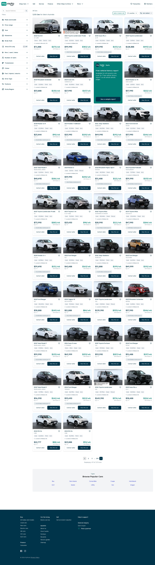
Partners (43, 534)
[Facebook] (21, 551)
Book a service (45, 520)
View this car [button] (53, 56)
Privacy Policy (35, 557)
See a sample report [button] (108, 99)
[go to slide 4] (48, 32)
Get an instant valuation (63, 520)
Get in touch (82, 525)
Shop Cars (22, 4)
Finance (50, 4)
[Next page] (101, 458)
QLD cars (23, 537)
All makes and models (27, 520)
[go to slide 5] (49, 32)
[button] (26, 10)
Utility (93, 485)
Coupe (113, 481)
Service (41, 4)
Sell (34, 4)
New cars (23, 525)
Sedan (73, 485)
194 (97, 458)
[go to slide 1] (74, 32)
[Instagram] (25, 551)
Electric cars (24, 528)
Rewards (43, 537)
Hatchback (132, 481)
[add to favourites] (59, 36)
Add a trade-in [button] (118, 13)
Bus (53, 481)
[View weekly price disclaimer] (59, 49)
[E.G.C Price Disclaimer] (67, 49)
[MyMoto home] (7, 4)
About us (43, 528)
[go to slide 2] (45, 32)
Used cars (23, 523)
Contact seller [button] (40, 56)
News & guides (45, 539)
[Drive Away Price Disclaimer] (39, 49)
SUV (53, 485)
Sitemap (43, 542)
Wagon (132, 485)
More (79, 4)
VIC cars (23, 534)
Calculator (23, 545)
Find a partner (86, 528)
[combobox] (13, 10)
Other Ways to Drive (64, 4)
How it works (45, 531)
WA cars (23, 531)
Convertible (92, 481)
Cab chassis (73, 481)
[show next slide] (58, 27)
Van (112, 485)
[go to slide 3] (77, 32)
